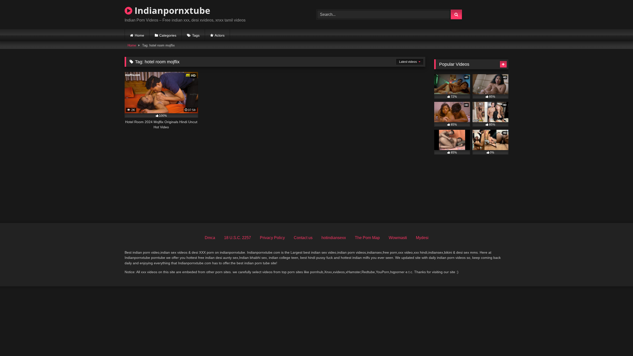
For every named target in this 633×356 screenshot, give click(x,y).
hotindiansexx (333, 238)
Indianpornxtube (171, 10)
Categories (167, 35)
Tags (196, 35)
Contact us (303, 238)
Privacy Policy (272, 238)
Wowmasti (398, 238)
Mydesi (422, 238)
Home (139, 35)
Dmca (210, 238)
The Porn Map (367, 238)
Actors (220, 35)
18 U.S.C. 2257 (237, 238)
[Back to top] (617, 341)
